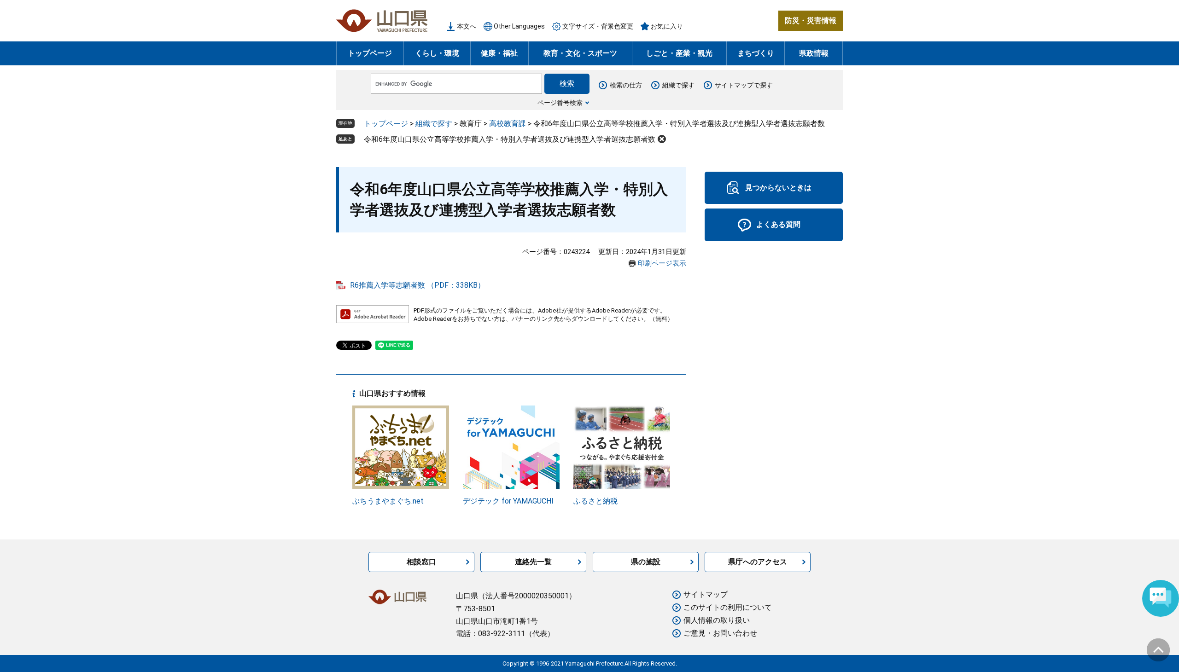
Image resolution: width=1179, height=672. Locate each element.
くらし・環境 (437, 53)
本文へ (466, 26)
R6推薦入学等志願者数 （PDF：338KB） (417, 285)
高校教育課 (507, 123)
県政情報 (814, 53)
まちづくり (755, 53)
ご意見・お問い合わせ (720, 633)
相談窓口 (421, 561)
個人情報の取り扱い (716, 620)
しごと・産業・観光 (679, 53)
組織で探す (678, 85)
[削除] (662, 139)
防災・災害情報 (810, 20)
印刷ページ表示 (662, 263)
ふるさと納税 (595, 501)
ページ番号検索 (560, 102)
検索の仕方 (626, 85)
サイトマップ (705, 594)
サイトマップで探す (744, 85)
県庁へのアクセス (757, 561)
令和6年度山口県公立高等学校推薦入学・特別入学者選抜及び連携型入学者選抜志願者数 (509, 139)
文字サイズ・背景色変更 (597, 26)
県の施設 (645, 561)
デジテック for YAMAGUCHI (508, 501)
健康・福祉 (499, 53)
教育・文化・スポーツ (580, 53)
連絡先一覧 (533, 561)
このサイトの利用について (727, 607)
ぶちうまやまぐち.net (388, 501)
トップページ (370, 53)
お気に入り (667, 26)
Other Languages (519, 26)
